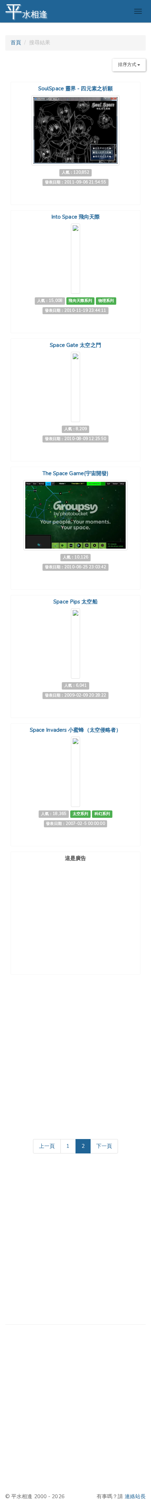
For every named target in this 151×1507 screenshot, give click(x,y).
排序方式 (128, 65)
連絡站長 (135, 1496)
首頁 (16, 42)
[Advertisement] (75, 908)
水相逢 (26, 11)
